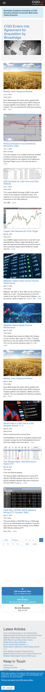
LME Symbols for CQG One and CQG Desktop (20, 182)
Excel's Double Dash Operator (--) (15, 644)
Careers (6, 670)
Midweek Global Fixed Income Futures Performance (21, 281)
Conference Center (10, 667)
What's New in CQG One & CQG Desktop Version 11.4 (18, 424)
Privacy (22, 669)
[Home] (37, 3)
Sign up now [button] (22, 609)
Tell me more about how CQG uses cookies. (17, 680)
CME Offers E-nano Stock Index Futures (18, 640)
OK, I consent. (8, 688)
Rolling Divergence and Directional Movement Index (19, 144)
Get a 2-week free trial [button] (22, 592)
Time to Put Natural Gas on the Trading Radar (20, 633)
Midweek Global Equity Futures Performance (17, 326)
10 (8, 544)
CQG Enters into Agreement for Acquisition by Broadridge (16, 32)
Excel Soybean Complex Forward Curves (18, 651)
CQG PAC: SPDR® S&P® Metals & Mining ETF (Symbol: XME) (19, 511)
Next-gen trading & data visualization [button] (22, 600)
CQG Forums (8, 665)
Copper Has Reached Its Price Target (20, 231)
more (10, 109)
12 (18, 544)
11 (13, 544)
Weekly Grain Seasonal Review (17, 91)
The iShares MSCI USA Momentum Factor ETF (19, 462)
